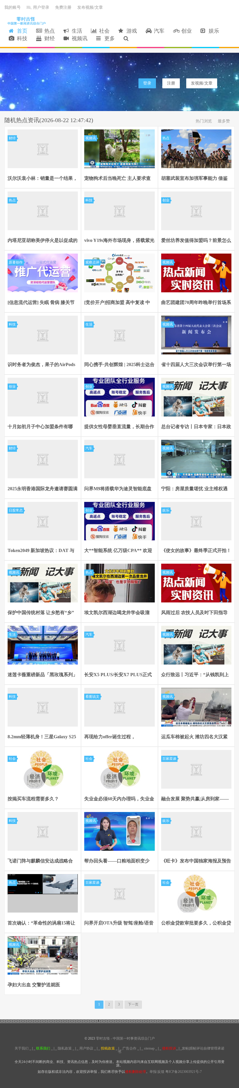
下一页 (133, 1004)
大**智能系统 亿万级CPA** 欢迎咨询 (118, 551)
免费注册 (63, 7)
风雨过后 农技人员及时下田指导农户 (194, 613)
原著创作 (16, 262)
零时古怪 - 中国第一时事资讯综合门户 (25, 20)
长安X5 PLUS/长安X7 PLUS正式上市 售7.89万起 (118, 675)
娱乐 (212, 31)
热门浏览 (204, 121)
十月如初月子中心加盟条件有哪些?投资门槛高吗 (40, 427)
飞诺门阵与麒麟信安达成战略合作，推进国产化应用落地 (40, 861)
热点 (48, 31)
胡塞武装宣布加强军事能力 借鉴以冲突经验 (194, 179)
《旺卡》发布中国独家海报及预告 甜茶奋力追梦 (196, 861)
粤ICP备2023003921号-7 (183, 1072)
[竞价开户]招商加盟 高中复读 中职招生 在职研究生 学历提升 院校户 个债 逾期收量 (118, 303)
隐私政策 (65, 1048)
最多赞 (224, 121)
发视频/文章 (201, 83)
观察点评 (92, 262)
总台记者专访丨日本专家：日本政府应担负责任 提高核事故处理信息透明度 (196, 427)
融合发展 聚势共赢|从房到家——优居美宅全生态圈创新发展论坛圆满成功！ (196, 799)
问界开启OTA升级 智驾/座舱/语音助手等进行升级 (119, 923)
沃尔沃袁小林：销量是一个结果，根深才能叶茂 (43, 179)
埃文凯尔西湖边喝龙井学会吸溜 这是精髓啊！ (117, 613)
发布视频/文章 (90, 7)
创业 (185, 31)
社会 (103, 31)
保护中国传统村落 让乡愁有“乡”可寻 (41, 613)
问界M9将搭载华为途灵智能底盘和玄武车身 (118, 489)
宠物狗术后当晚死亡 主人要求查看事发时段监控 (117, 179)
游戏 (130, 31)
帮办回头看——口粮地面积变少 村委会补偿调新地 (117, 861)
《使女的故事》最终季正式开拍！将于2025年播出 (196, 551)
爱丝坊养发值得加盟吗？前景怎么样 (196, 241)
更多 (108, 38)
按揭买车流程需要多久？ (33, 798)
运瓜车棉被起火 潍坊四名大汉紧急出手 (194, 737)
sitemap (149, 1048)
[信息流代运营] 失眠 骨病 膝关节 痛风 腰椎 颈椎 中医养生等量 (41, 303)
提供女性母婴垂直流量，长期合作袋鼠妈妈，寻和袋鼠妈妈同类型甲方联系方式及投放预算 (119, 427)
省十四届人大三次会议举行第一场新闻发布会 (196, 365)
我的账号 (12, 7)
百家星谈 (169, 759)
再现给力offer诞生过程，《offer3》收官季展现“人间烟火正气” (119, 737)
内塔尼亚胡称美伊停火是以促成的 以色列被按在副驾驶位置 (43, 241)
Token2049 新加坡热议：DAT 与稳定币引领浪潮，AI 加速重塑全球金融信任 (41, 551)
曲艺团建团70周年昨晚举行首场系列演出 (196, 303)
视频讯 (78, 38)
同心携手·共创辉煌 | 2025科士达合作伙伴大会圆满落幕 (119, 365)
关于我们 (22, 1048)
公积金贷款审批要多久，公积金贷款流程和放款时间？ (196, 923)
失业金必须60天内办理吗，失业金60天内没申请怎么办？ (119, 799)
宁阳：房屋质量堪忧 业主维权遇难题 (194, 489)
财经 (48, 38)
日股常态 (16, 510)
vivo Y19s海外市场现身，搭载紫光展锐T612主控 (119, 241)
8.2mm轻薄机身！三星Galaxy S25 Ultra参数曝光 (42, 737)
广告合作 (129, 1048)
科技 (20, 38)
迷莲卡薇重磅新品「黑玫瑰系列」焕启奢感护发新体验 (43, 675)
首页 (20, 31)
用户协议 (86, 1048)
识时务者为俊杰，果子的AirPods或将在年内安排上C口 (41, 365)
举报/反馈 (157, 1072)
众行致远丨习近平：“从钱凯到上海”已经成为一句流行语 (195, 675)
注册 (171, 83)
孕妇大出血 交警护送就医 (34, 984)
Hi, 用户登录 (38, 7)
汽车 (157, 31)
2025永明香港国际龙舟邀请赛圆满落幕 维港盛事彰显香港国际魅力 (43, 489)
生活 (75, 31)
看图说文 (92, 697)
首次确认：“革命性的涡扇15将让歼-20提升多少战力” (41, 923)
